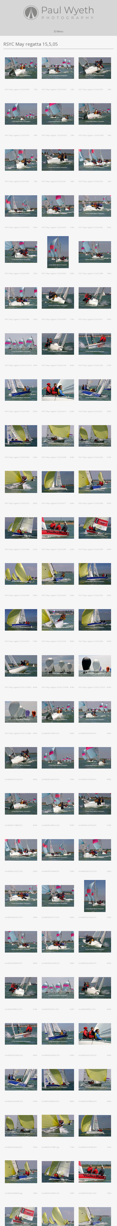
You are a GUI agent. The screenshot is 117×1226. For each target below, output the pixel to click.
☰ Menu (58, 31)
